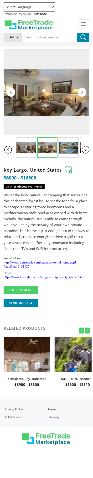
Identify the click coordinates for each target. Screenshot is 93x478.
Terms (52, 409)
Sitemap (53, 417)
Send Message (21, 303)
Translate (39, 14)
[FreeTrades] (29, 24)
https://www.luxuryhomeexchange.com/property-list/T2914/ (43, 277)
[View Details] (27, 364)
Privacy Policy (14, 409)
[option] (26, 363)
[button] (13, 37)
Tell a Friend (13, 417)
